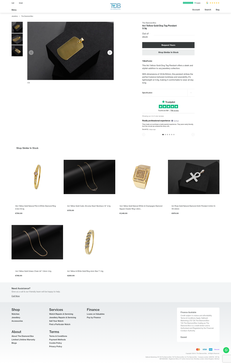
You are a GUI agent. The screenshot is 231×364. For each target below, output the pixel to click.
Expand (184, 337)
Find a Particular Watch (59, 324)
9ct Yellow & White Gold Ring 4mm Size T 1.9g (85, 271)
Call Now (16, 296)
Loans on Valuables (96, 314)
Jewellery (15, 16)
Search (208, 9)
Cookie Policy (55, 343)
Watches (15, 314)
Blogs (14, 343)
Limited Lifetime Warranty (23, 339)
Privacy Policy (55, 346)
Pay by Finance (94, 317)
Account (196, 9)
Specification (147, 93)
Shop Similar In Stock (168, 52)
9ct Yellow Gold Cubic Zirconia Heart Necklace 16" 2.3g (88, 206)
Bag (217, 9)
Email (21, 3)
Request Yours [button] (168, 45)
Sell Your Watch (56, 321)
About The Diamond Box (23, 336)
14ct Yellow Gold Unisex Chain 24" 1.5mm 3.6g (33, 271)
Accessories (17, 321)
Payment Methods (57, 339)
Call (13, 3)
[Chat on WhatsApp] (226, 350)
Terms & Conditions (58, 336)
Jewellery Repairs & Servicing (62, 317)
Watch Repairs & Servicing (61, 314)
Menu (14, 10)
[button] (109, 52)
